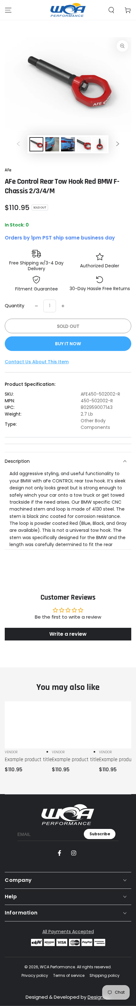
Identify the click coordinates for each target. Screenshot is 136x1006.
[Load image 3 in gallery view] (68, 144)
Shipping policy (105, 975)
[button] (111, 10)
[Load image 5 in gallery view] (100, 144)
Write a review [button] (68, 634)
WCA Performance (57, 967)
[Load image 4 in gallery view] (84, 144)
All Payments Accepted (68, 931)
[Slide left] (18, 144)
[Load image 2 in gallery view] (52, 144)
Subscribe (100, 834)
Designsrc (99, 997)
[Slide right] (118, 144)
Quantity (14, 305)
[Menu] (8, 10)
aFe (8, 170)
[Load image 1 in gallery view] (36, 144)
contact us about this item (37, 362)
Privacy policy (35, 975)
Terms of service (68, 975)
